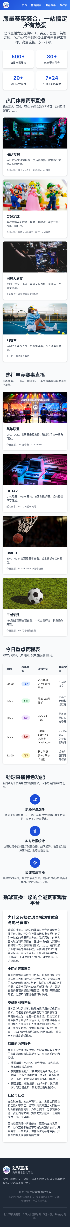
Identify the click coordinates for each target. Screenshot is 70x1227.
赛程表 (63, 5)
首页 (24, 5)
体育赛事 (36, 5)
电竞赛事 (50, 5)
